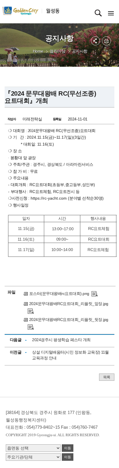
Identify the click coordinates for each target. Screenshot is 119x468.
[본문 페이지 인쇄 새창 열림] (106, 40)
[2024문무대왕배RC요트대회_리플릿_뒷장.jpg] (31, 326)
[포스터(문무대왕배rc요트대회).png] (95, 293)
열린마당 (57, 51)
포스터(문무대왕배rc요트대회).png (59, 293)
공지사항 (80, 51)
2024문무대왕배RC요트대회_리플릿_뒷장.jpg (68, 319)
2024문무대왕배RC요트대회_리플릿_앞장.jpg (68, 303)
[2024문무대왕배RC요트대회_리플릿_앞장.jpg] (31, 311)
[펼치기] (95, 40)
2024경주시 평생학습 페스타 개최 (61, 339)
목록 (106, 377)
